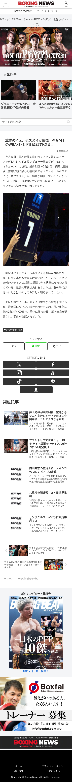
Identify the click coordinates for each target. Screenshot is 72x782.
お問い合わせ (53, 771)
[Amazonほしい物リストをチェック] (36, 389)
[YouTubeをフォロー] (52, 373)
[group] (18, 96)
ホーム (18, 766)
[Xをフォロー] (19, 364)
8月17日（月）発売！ (36, 671)
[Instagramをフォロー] (19, 373)
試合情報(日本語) (14, 330)
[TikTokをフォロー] (19, 381)
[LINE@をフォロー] (52, 381)
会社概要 (18, 771)
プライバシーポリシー (53, 766)
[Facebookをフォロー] (52, 364)
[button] (66, 95)
